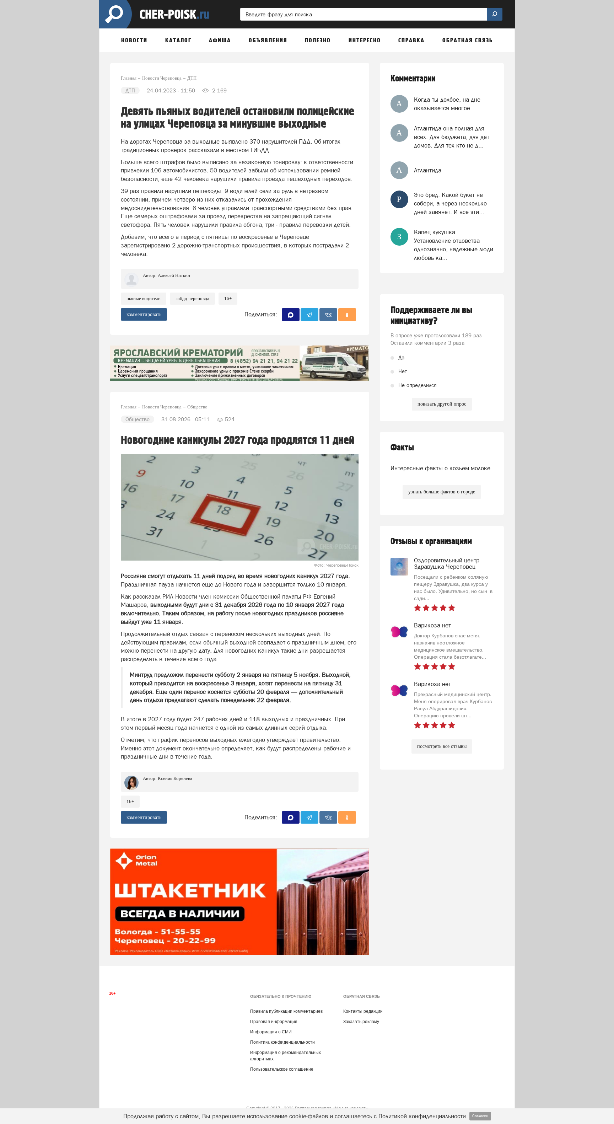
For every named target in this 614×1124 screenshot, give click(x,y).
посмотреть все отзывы (442, 746)
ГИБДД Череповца (192, 298)
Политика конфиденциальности (282, 1042)
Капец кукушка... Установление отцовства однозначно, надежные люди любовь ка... (453, 245)
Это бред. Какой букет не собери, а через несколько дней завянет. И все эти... (450, 203)
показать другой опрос (442, 404)
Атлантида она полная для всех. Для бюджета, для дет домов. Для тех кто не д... (451, 137)
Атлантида (427, 170)
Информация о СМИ (271, 1031)
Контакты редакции (363, 1011)
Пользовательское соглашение (281, 1069)
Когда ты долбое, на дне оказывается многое (447, 104)
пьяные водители (143, 298)
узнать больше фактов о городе (441, 491)
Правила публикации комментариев (286, 1011)
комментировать (143, 314)
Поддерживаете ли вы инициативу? (432, 315)
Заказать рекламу (361, 1021)
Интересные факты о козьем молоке (440, 468)
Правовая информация (273, 1021)
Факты (402, 448)
